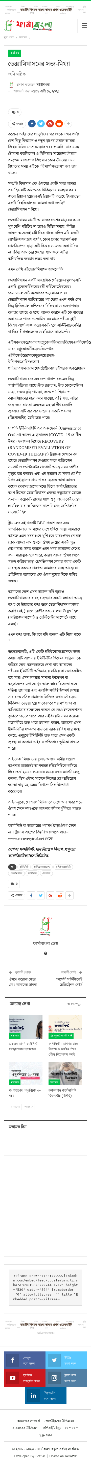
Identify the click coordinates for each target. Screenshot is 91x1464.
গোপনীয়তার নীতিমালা (59, 1421)
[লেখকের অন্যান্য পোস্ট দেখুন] (45, 926)
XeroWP (71, 1456)
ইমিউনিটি (24, 867)
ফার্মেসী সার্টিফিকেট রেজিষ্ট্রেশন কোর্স (69, 982)
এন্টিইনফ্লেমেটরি (63, 867)
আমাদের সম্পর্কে (28, 1421)
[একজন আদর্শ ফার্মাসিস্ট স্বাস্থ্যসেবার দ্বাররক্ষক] (25, 1026)
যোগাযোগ (72, 1428)
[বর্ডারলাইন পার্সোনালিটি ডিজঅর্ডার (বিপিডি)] (65, 1073)
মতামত (14, 52)
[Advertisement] (45, 1206)
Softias (40, 1456)
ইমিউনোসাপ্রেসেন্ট (42, 867)
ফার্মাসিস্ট (32, 873)
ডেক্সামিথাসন (16, 873)
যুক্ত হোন (45, 1435)
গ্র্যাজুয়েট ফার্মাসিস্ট (61, 1035)
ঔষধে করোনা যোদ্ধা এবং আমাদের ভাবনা (23, 982)
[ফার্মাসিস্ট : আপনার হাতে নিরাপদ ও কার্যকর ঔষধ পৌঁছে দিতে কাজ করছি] (65, 1026)
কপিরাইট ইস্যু (52, 1428)
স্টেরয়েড (46, 873)
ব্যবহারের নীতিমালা (25, 1428)
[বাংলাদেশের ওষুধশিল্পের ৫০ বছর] (25, 1073)
